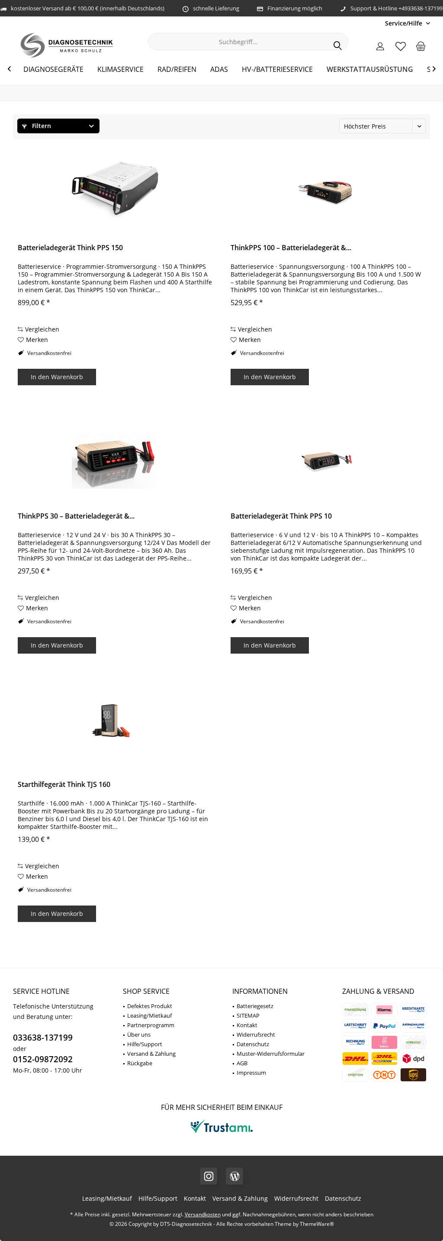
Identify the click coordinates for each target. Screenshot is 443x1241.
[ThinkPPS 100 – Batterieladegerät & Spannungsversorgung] (328, 191)
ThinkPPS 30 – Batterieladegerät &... (76, 516)
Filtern (40, 126)
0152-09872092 (43, 1059)
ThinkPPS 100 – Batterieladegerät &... (291, 247)
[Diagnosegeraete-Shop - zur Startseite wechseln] (67, 45)
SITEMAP (248, 1015)
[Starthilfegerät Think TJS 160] (115, 728)
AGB (242, 1063)
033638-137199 (43, 1037)
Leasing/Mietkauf (149, 1015)
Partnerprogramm (150, 1025)
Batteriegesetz (255, 1006)
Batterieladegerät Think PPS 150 (70, 247)
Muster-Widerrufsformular (271, 1053)
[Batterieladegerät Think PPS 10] (328, 460)
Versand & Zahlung (151, 1053)
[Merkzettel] (401, 46)
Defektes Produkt (149, 1006)
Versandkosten (203, 1214)
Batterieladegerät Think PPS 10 (281, 516)
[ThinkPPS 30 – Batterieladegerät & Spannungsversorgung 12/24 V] (115, 460)
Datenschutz (253, 1044)
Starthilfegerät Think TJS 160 (64, 784)
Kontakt (247, 1025)
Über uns (139, 1034)
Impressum (251, 1073)
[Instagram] (208, 1176)
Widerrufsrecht (256, 1034)
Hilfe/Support (144, 1044)
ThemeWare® (317, 1224)
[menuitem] (404, 23)
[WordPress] (234, 1176)
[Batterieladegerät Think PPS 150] (115, 191)
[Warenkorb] (421, 46)
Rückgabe (139, 1063)
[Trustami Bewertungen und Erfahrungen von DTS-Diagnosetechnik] (221, 1133)
